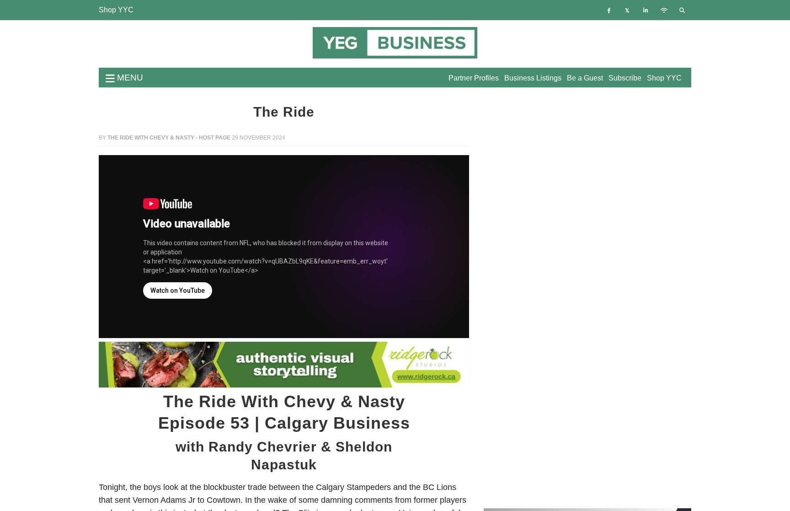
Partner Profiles (473, 78)
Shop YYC (116, 10)
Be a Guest (585, 78)
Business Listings (532, 78)
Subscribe (625, 78)
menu (129, 77)
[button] (127, 364)
